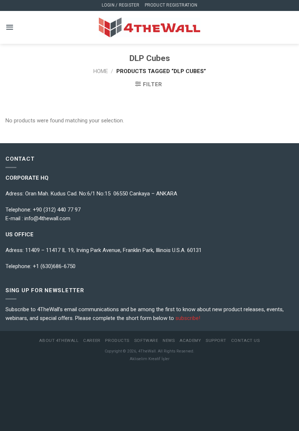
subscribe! (187, 318)
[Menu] (9, 27)
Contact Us (245, 340)
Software (146, 340)
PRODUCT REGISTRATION (171, 5)
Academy (190, 340)
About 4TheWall (58, 340)
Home (100, 71)
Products (117, 340)
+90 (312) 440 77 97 (57, 209)
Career (91, 340)
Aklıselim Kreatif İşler (150, 358)
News (169, 340)
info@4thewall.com (47, 218)
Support (216, 340)
